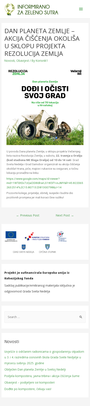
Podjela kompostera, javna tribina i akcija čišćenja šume (42, 376)
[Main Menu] (81, 9)
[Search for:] (45, 317)
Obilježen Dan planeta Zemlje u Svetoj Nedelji (35, 369)
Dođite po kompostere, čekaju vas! (27, 389)
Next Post (65, 215)
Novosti (9, 61)
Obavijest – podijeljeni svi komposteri (29, 382)
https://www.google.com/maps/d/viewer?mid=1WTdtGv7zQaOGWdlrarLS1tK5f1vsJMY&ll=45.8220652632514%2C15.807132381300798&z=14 (44, 183)
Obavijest (22, 61)
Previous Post (27, 215)
